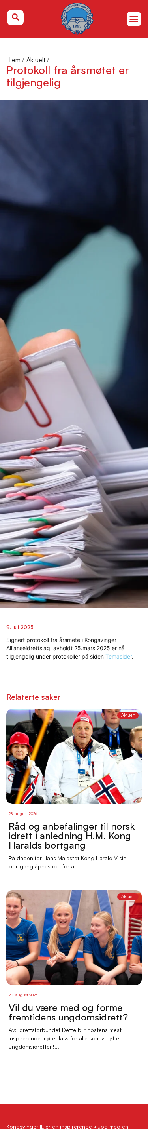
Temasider (118, 656)
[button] (134, 19)
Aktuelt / (37, 60)
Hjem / (15, 60)
